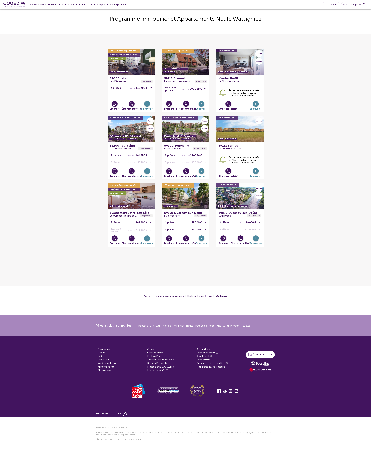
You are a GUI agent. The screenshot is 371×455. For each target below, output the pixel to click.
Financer (72, 4)
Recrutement (203, 356)
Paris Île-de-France (204, 325)
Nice (219, 325)
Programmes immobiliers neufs (169, 296)
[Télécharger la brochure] (115, 104)
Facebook (219, 391)
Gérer (82, 4)
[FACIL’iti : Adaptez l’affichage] (260, 370)
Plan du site (103, 359)
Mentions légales (155, 356)
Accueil (147, 296)
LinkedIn (236, 391)
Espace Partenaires (206, 352)
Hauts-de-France (195, 296)
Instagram (230, 391)
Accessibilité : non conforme (160, 359)
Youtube (225, 391)
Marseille (167, 325)
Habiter (52, 4)
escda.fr (143, 439)
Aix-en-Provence (231, 325)
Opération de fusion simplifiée (211, 363)
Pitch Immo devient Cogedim (211, 366)
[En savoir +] (147, 104)
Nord (210, 296)
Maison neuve (104, 370)
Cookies (151, 349)
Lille (152, 325)
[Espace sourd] (260, 363)
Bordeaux (143, 325)
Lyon (158, 325)
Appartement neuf (106, 366)
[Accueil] (14, 5)
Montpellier (178, 325)
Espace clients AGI (156, 370)
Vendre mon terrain (107, 363)
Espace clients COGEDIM (159, 366)
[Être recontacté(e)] (132, 104)
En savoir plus (131, 62)
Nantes (189, 325)
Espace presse (203, 359)
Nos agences (104, 349)
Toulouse (246, 325)
